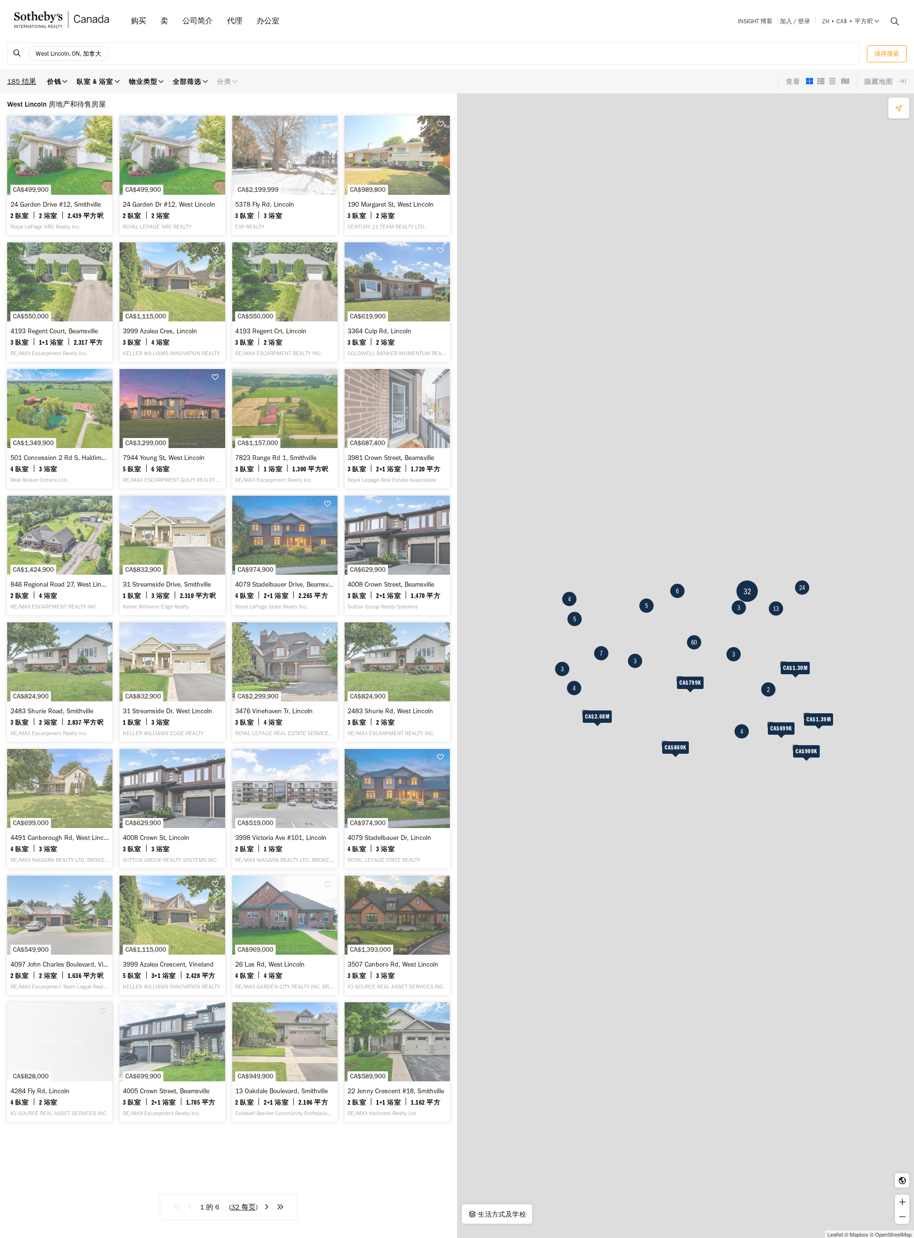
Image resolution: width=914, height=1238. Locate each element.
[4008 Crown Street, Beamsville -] (397, 555)
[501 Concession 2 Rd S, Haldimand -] (59, 429)
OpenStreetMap (893, 1234)
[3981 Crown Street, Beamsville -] (397, 429)
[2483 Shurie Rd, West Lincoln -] (397, 682)
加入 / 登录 (795, 21)
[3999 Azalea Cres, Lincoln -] (172, 302)
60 (694, 642)
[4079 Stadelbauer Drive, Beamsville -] (285, 555)
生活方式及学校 (501, 1214)
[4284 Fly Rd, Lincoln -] (59, 1062)
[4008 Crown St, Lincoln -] (172, 809)
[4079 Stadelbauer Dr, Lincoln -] (397, 809)
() (243, 1207)
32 (747, 591)
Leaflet (835, 1234)
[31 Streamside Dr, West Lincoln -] (172, 682)
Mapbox (859, 1234)
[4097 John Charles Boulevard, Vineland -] (59, 935)
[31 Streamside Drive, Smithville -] (172, 555)
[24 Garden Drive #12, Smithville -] (59, 175)
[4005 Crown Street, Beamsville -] (172, 1062)
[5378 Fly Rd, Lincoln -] (285, 175)
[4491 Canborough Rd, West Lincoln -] (59, 809)
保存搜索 (886, 53)
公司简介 (197, 20)
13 (776, 608)
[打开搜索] (891, 21)
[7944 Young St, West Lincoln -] (172, 429)
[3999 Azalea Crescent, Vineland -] (172, 935)
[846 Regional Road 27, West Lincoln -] (59, 555)
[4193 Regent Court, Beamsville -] (59, 302)
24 (802, 587)
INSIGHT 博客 (755, 21)
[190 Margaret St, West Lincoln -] (397, 175)
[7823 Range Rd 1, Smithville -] (285, 429)
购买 (138, 20)
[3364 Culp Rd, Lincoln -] (397, 302)
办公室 (268, 20)
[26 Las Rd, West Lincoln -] (285, 935)
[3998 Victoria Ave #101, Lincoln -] (285, 809)
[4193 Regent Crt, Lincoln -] (285, 302)
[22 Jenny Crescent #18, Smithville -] (397, 1062)
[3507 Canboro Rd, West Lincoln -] (397, 935)
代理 (234, 20)
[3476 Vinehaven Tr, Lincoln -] (285, 682)
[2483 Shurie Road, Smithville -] (59, 682)
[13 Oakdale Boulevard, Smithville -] (285, 1062)
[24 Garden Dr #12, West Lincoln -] (172, 175)
